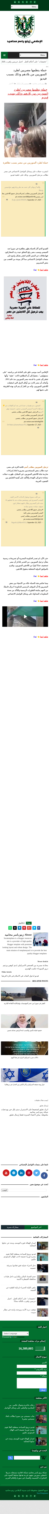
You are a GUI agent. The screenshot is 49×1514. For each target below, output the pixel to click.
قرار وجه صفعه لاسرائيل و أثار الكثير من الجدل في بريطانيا (24, 1084)
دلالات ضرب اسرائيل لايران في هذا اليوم (24, 1057)
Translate (20, 1337)
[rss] (23, 2)
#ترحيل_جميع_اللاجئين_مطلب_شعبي (25, 412)
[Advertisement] (25, 332)
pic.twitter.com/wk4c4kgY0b (33, 421)
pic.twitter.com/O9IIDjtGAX (33, 519)
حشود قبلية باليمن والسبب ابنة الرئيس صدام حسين (24, 1030)
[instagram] (26, 2)
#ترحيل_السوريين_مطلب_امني (32, 193)
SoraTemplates (42, 1493)
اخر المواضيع (36, 1227)
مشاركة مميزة (13, 1227)
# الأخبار (21, 923)
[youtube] (15, 2)
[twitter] (34, 2)
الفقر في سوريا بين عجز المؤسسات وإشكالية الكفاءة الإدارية (24, 1003)
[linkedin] (19, 2)
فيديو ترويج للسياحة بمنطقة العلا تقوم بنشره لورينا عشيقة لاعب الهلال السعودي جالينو (20, 1256)
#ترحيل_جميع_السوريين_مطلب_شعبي (29, 418)
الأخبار (11, 83)
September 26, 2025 (34, 522)
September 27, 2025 (34, 200)
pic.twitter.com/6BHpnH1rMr (25, 197)
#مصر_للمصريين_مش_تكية (33, 513)
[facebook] (30, 2)
